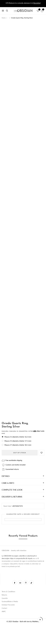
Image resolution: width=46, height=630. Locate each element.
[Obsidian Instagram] (26, 582)
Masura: (21, 432)
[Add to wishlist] (41, 452)
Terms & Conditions (8, 591)
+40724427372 (17, 506)
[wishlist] (38, 11)
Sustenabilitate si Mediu (10, 601)
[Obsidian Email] (20, 582)
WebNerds (36, 621)
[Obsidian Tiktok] (31, 582)
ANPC (4, 611)
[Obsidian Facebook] (14, 582)
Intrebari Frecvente (8, 605)
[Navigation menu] (3, 10)
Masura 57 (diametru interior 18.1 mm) (17, 445)
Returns (4, 595)
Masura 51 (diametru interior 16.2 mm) (17, 437)
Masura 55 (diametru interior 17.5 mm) (17, 441)
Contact (4, 608)
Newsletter (37, 3)
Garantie (5, 598)
